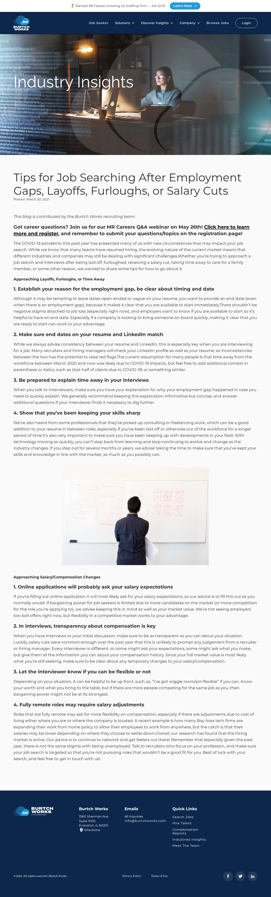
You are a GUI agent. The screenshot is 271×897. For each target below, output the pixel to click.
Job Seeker (99, 23)
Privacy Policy (131, 876)
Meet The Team (186, 846)
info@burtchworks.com (145, 821)
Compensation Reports (185, 831)
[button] (125, 22)
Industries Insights (189, 839)
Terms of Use (159, 876)
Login (246, 23)
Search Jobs (183, 817)
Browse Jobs (218, 23)
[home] (21, 23)
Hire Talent (182, 823)
